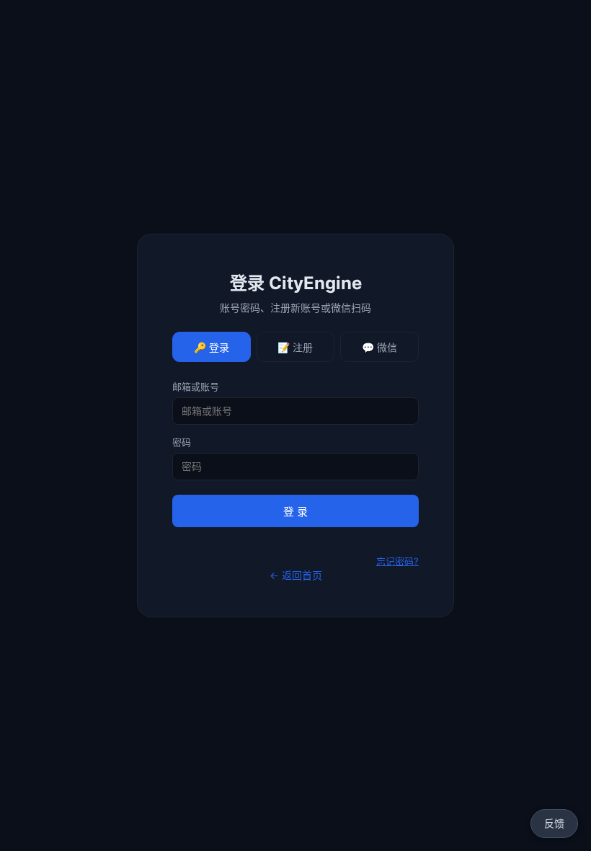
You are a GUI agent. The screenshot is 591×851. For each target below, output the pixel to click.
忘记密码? (397, 561)
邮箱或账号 (195, 386)
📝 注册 (295, 347)
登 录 (295, 512)
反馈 (554, 823)
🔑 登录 (211, 347)
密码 (181, 442)
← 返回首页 (296, 575)
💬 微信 (379, 347)
